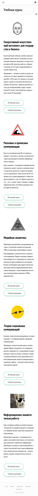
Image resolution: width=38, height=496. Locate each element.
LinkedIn (12, 486)
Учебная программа (14, 110)
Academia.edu (28, 486)
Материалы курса (14, 103)
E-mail (6, 486)
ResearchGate (19, 489)
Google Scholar (20, 486)
